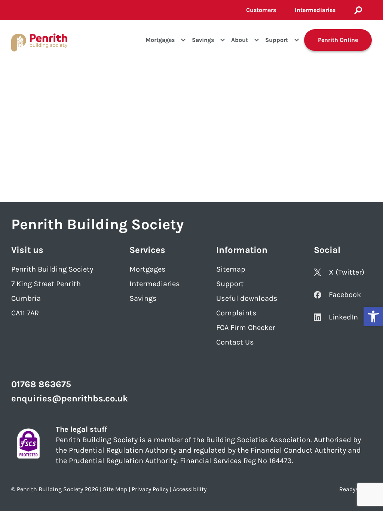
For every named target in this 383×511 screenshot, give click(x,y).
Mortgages (160, 39)
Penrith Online (338, 39)
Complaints (236, 313)
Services (147, 250)
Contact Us (235, 342)
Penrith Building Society (52, 269)
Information (241, 250)
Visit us (27, 250)
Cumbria (26, 298)
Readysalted (355, 489)
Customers (261, 9)
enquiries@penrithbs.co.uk (69, 398)
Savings (203, 39)
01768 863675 (41, 384)
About (239, 39)
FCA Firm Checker (245, 327)
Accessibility (189, 489)
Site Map (115, 489)
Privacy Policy (150, 489)
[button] (373, 316)
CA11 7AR (25, 313)
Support (276, 39)
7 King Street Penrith (46, 283)
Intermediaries (315, 9)
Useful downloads (247, 298)
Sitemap (230, 269)
